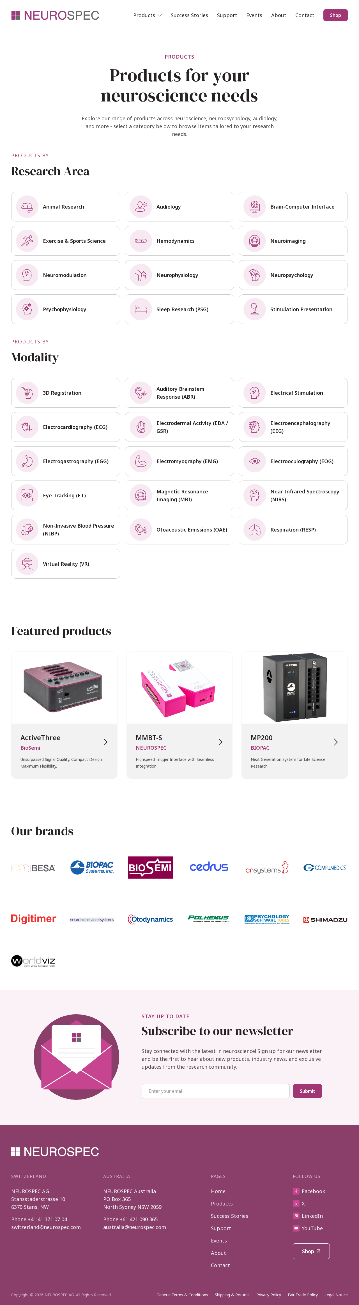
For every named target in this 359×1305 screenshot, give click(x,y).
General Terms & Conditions (182, 1294)
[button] (147, 15)
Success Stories (189, 15)
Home (218, 1191)
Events (254, 15)
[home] (55, 15)
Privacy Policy (268, 1294)
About (278, 15)
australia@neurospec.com (134, 1227)
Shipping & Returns (232, 1294)
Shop (335, 15)
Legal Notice (336, 1294)
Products (222, 1203)
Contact (304, 15)
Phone (39, 1219)
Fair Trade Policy (303, 1294)
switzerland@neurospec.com (46, 1227)
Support (227, 15)
